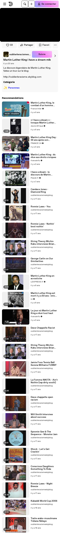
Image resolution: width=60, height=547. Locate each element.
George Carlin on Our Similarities (42, 260)
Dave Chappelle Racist (43, 328)
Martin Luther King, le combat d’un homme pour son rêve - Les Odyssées (42, 104)
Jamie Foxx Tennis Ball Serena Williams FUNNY (43, 363)
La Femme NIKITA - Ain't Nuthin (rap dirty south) (44, 381)
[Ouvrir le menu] (4, 4)
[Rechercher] (25, 4)
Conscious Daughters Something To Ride (42, 467)
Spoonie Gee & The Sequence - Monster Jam (44, 433)
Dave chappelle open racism (42, 398)
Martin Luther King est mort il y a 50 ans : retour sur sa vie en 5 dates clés (44, 294)
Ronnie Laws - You (40, 206)
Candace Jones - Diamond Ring (39, 190)
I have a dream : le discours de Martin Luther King (41, 173)
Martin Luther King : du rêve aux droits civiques (43, 156)
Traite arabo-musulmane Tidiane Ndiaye (44, 519)
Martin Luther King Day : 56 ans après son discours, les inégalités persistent (44, 138)
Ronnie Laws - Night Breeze (41, 485)
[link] (17, 54)
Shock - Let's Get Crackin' (40, 450)
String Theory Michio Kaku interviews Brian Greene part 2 (42, 242)
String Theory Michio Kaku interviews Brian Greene (42, 346)
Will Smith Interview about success (42, 415)
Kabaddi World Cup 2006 (44, 501)
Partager (28, 45)
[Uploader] (31, 4)
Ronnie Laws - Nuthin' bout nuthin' (42, 225)
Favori (45, 45)
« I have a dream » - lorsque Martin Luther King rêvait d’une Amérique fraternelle (42, 121)
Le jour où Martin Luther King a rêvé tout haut (44, 312)
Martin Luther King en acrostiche (42, 277)
